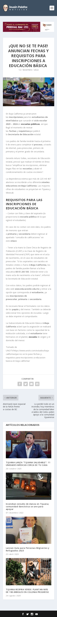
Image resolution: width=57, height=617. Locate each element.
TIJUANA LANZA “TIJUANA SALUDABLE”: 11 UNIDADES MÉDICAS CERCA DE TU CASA (28, 463)
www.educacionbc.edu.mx (27, 288)
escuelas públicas (30, 124)
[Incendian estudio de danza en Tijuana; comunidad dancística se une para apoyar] (28, 486)
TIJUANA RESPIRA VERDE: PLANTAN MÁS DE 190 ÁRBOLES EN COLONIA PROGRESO (27, 590)
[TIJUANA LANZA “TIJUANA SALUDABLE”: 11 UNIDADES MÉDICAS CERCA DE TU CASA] (28, 444)
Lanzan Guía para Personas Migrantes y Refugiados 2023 (27, 549)
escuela (33, 336)
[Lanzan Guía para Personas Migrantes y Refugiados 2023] (28, 530)
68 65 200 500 (22, 271)
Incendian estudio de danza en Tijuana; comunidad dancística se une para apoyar (27, 507)
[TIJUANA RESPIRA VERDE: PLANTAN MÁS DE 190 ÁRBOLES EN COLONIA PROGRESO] (28, 571)
